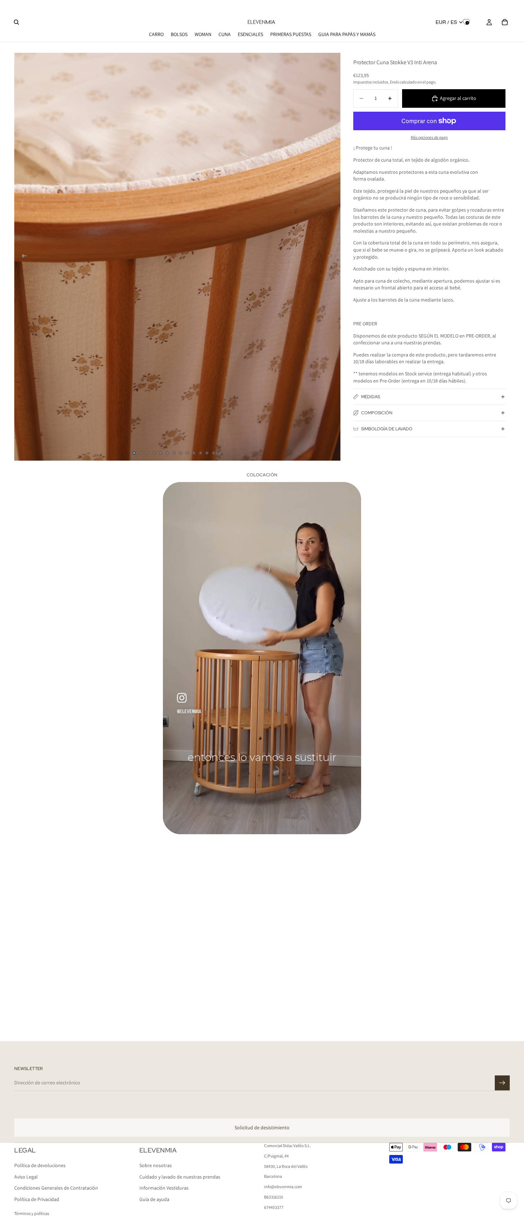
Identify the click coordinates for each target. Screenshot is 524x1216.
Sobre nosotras (155, 1165)
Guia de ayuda (154, 1199)
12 (207, 453)
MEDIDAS (370, 397)
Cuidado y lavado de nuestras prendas (179, 1177)
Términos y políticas (31, 1213)
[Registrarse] (502, 1082)
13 (213, 453)
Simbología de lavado (386, 429)
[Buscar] (16, 22)
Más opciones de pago (429, 137)
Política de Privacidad (36, 1199)
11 (200, 453)
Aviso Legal (26, 1177)
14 (220, 453)
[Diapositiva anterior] (22, 256)
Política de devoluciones (40, 1165)
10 (194, 453)
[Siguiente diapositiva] (332, 256)
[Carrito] (505, 22)
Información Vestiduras (164, 1188)
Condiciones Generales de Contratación (56, 1188)
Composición (376, 413)
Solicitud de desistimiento (262, 1127)
